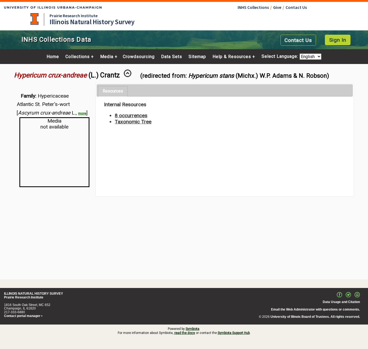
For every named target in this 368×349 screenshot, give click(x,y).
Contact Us (296, 7)
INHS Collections (253, 7)
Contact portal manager (22, 316)
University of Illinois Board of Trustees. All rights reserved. (315, 317)
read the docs (184, 333)
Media (106, 56)
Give (277, 7)
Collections (77, 56)
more (82, 113)
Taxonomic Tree (133, 122)
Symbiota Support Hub (234, 333)
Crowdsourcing (139, 56)
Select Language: (281, 56)
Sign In (337, 40)
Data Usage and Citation (341, 302)
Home (53, 56)
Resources (113, 91)
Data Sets (171, 56)
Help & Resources (232, 56)
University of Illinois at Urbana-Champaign (34, 19)
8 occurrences (131, 115)
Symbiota (192, 329)
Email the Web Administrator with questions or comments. (315, 309)
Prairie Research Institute (74, 15)
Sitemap (197, 56)
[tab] (113, 91)
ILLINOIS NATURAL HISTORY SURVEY (33, 293)
